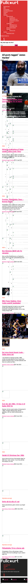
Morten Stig (12, 30)
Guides (5, 32)
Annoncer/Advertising (9, 569)
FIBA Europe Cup (13, 19)
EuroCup (12, 22)
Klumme (8, 29)
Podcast (6, 12)
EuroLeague (6, 9)
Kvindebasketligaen (8, 10)
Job (5, 567)
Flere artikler (5, 558)
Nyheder (6, 15)
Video (5, 13)
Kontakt (6, 566)
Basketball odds (10, 33)
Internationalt (10, 16)
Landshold (9, 23)
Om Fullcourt (7, 565)
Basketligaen (7, 6)
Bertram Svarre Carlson (8, 160)
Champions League (14, 20)
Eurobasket (12, 18)
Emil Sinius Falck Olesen (8, 509)
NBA (5, 8)
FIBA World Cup (13, 25)
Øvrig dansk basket (11, 27)
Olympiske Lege (13, 26)
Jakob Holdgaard (6, 110)
